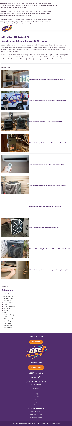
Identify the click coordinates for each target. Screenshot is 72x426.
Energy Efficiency (9, 302)
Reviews (36, 391)
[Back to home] (6, 28)
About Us (36, 388)
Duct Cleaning (8, 300)
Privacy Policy (51, 423)
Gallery (36, 394)
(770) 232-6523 (36, 373)
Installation (7, 317)
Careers (36, 341)
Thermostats (7, 323)
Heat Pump (7, 308)
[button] (70, 27)
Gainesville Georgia (9, 306)
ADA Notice (36, 396)
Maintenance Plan (9, 319)
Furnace (6, 304)
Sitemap (58, 423)
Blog (36, 402)
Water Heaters (8, 327)
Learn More (36, 367)
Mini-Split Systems (9, 321)
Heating (6, 310)
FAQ (36, 399)
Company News (8, 298)
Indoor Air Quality (9, 315)
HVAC (5, 313)
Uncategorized (8, 325)
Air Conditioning (8, 296)
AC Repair (6, 294)
